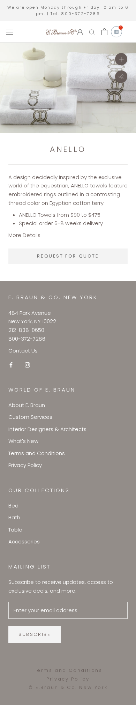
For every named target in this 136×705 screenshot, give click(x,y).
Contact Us (23, 350)
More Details (24, 235)
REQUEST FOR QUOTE (68, 256)
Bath (14, 517)
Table (15, 529)
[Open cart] (104, 31)
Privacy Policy (25, 465)
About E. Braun (26, 405)
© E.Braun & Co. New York (68, 687)
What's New (23, 441)
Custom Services (30, 417)
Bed (13, 505)
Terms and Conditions (36, 453)
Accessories (24, 541)
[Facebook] (11, 364)
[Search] (92, 32)
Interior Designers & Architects (47, 429)
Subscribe (34, 634)
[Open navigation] (9, 32)
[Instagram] (27, 364)
